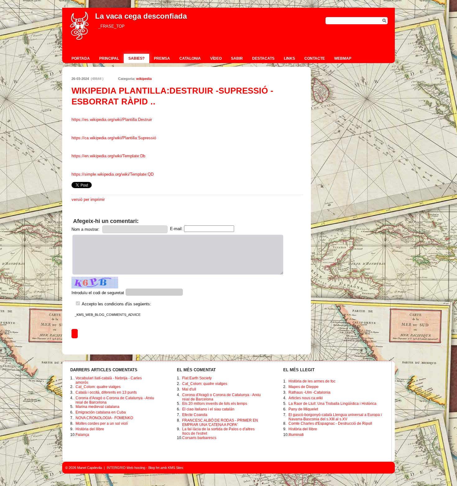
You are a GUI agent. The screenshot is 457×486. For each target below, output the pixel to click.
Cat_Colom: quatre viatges (98, 387)
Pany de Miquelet (303, 409)
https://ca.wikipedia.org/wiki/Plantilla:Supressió (114, 138)
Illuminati (296, 435)
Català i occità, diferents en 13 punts (106, 392)
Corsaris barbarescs (199, 438)
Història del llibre (90, 429)
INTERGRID (116, 468)
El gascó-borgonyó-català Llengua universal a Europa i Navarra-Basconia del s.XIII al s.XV (335, 417)
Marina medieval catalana (97, 407)
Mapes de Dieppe (304, 387)
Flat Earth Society (197, 378)
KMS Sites (175, 468)
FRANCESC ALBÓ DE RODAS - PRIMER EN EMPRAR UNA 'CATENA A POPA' (220, 422)
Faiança (82, 435)
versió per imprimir (88, 199)
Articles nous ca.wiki (306, 398)
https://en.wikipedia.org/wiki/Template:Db (108, 156)
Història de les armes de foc (312, 381)
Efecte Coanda (194, 415)
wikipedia (144, 79)
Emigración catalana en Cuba (101, 412)
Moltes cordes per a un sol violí (102, 423)
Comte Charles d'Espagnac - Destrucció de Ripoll (330, 423)
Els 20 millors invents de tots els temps (214, 403)
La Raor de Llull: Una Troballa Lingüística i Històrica (332, 403)
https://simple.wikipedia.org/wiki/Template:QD (113, 174)
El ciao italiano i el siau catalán (208, 409)
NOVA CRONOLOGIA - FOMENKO (104, 418)
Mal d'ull (189, 389)
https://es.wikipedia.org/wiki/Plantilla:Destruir (112, 119)
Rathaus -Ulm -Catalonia (309, 392)
